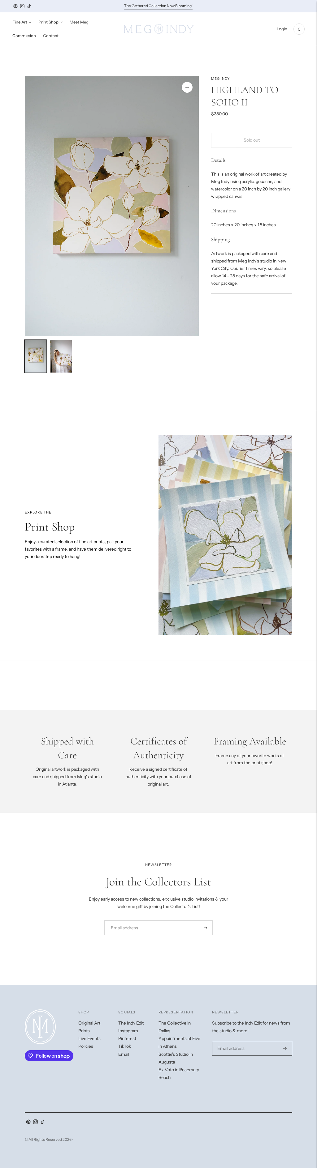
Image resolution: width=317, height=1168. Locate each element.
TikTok (124, 1046)
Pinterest (127, 1038)
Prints (84, 1031)
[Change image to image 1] (35, 356)
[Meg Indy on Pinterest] (15, 6)
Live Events (89, 1038)
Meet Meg (79, 21)
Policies (85, 1046)
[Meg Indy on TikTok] (29, 6)
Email (123, 1054)
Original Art (89, 1023)
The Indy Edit (131, 1023)
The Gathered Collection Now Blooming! (158, 5)
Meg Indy (220, 78)
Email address (122, 920)
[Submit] (205, 928)
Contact (51, 35)
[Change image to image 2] (61, 356)
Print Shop (48, 21)
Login (282, 28)
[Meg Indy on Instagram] (22, 6)
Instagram (128, 1031)
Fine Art (19, 21)
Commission (24, 35)
